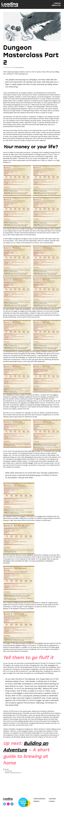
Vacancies (52, 798)
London (57, 3)
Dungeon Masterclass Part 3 (13, 772)
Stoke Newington (39, 798)
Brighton (56, 5)
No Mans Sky (8, 771)
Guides (7, 769)
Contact (52, 801)
